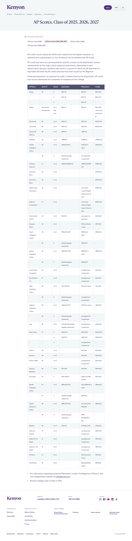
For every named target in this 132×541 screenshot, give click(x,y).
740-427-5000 (74, 499)
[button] (123, 7)
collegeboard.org (62, 476)
